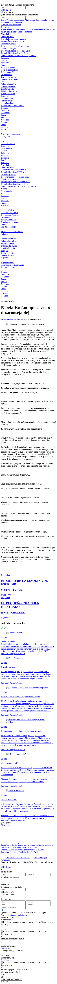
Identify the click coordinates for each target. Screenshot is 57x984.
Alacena (28, 20)
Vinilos (10, 20)
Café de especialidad (9, 70)
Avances (4, 127)
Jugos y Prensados (8, 77)
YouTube (5, 120)
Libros (4, 20)
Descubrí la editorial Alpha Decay (15, 53)
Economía (24, 29)
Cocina (4, 60)
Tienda (4, 850)
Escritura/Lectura (8, 89)
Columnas (5, 113)
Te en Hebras (6, 74)
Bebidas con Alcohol (10, 72)
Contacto (5, 296)
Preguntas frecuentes (44, 845)
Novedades (5, 34)
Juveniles (5, 32)
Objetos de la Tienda (9, 79)
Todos (3, 65)
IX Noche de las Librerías (12, 231)
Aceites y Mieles (8, 67)
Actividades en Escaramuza (12, 105)
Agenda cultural (7, 103)
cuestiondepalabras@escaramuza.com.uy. (26, 818)
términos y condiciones (17, 915)
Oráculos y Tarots (8, 44)
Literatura (13, 32)
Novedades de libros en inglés (13, 39)
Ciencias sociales (12, 29)
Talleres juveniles (8, 86)
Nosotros (5, 293)
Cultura (4, 122)
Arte (3, 29)
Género (43, 29)
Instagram (5, 852)
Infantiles (51, 29)
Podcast (4, 115)
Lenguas (4, 96)
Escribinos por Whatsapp (24, 845)
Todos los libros (7, 36)
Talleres (50, 20)
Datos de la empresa (30, 847)
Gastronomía (19, 20)
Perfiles (4, 117)
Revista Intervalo (15, 22)
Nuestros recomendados (11, 25)
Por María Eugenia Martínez (10, 319)
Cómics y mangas (8, 48)
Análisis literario (8, 93)
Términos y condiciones (11, 847)
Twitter (36, 852)
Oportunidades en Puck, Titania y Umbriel (18, 55)
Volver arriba (6, 825)
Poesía (21, 32)
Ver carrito (5, 948)
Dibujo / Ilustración (9, 91)
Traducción (5, 110)
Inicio (3, 845)
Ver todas (28, 32)
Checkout (5, 960)
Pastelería (5, 63)
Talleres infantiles (8, 84)
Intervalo (18, 850)
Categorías (5, 27)
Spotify (30, 852)
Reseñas (4, 108)
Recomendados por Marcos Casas (15, 46)
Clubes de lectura (8, 98)
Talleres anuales (7, 101)
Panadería (5, 58)
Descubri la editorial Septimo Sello (15, 51)
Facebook (14, 852)
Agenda (4, 22)
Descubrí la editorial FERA (12, 41)
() (9, 10)
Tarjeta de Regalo (39, 20)
